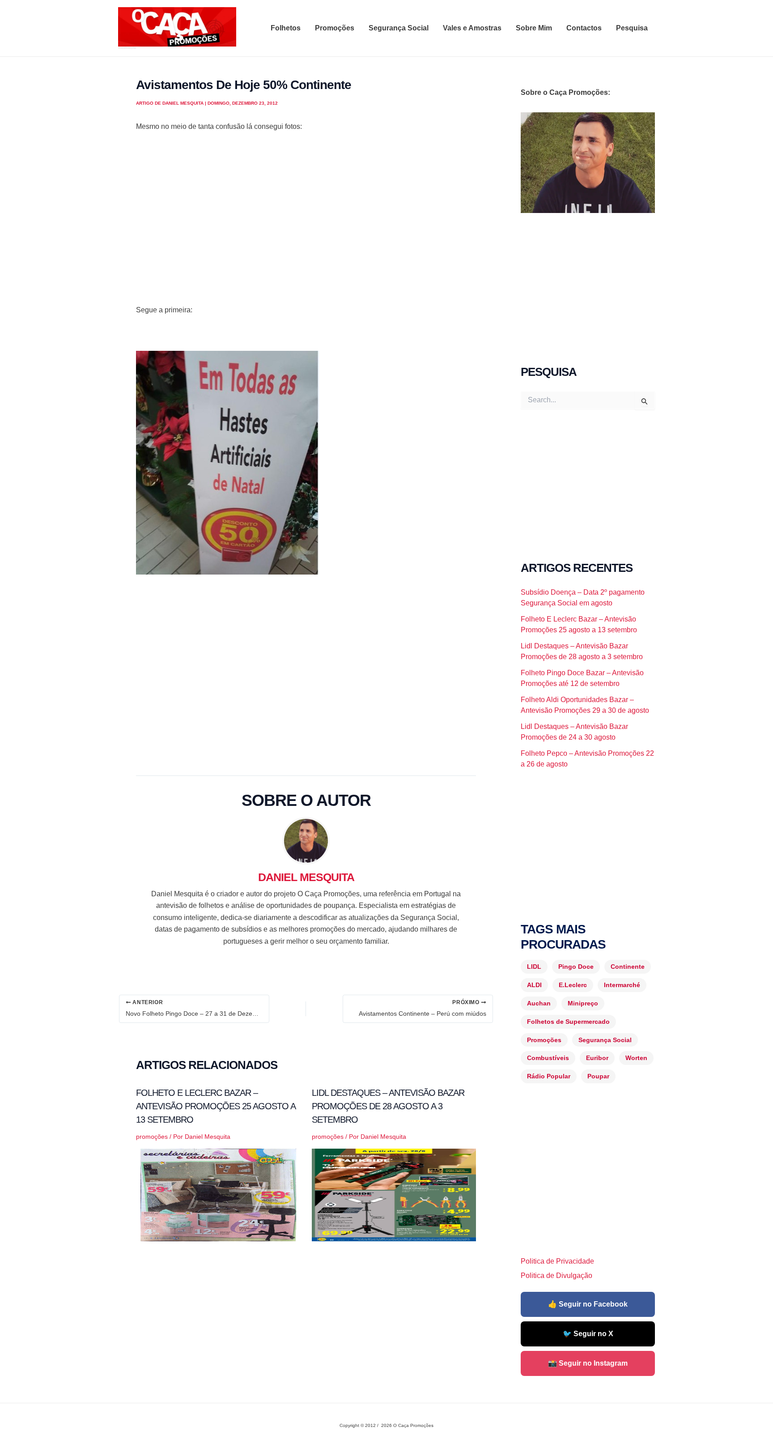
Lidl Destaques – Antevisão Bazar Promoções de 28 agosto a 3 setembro (388, 1106)
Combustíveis (548, 1057)
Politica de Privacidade (557, 1261)
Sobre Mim (534, 28)
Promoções (334, 28)
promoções (152, 1136)
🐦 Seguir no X (588, 1333)
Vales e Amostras (472, 28)
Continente (628, 966)
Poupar (598, 1076)
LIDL (534, 966)
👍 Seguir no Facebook (588, 1304)
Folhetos (286, 28)
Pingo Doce (576, 966)
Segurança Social (399, 28)
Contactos (584, 28)
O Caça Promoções (127, 48)
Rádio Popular (548, 1076)
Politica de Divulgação (556, 1275)
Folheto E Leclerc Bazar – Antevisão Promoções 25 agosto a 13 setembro (215, 1106)
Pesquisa (632, 28)
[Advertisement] (306, 230)
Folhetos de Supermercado (568, 1021)
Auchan (539, 1003)
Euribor (597, 1057)
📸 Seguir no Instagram (588, 1363)
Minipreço (583, 1003)
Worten (636, 1057)
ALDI (534, 984)
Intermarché (622, 984)
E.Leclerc (573, 984)
